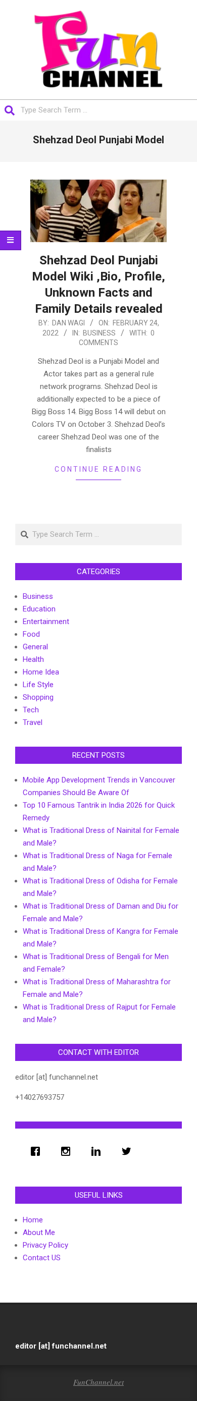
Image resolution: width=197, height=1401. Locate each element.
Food (31, 634)
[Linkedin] (98, 1151)
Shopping (38, 697)
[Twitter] (129, 1151)
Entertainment (46, 621)
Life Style (38, 684)
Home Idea (41, 672)
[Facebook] (38, 1151)
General (35, 646)
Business (99, 333)
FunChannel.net (98, 1382)
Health (33, 659)
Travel (32, 722)
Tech (31, 709)
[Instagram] (68, 1151)
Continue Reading (98, 469)
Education (39, 608)
